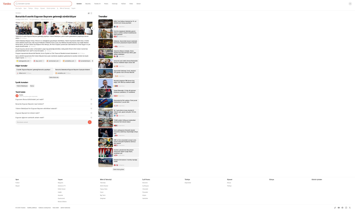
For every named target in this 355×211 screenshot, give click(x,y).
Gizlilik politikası (32, 207)
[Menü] (350, 4)
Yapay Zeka (103, 189)
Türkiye (30, 8)
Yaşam (73, 8)
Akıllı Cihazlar (104, 186)
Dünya (36, 8)
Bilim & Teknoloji (65, 8)
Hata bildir (56, 207)
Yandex (23, 207)
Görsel (138, 3)
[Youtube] (339, 208)
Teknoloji (102, 182)
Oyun (101, 192)
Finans (106, 3)
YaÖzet (123, 3)
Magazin (60, 182)
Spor (25, 8)
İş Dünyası (145, 186)
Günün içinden (51, 8)
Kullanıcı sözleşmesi (45, 207)
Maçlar (18, 186)
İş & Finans (146, 179)
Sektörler (145, 198)
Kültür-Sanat (61, 189)
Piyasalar (145, 192)
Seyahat (60, 195)
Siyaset (42, 8)
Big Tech (102, 195)
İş (57, 8)
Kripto (144, 195)
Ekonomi (145, 182)
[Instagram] (346, 208)
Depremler (188, 182)
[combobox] (42, 3)
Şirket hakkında (65, 207)
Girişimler (103, 198)
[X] (350, 208)
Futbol (17, 182)
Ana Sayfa (19, 8)
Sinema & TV (62, 186)
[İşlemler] (91, 13)
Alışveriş (88, 3)
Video (131, 3)
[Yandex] (7, 3)
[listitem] (35, 71)
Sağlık (60, 192)
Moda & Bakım (62, 201)
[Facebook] (342, 208)
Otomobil (145, 189)
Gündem (79, 3)
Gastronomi (61, 198)
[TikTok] (335, 208)
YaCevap (114, 3)
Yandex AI (97, 3)
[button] (54, 100)
